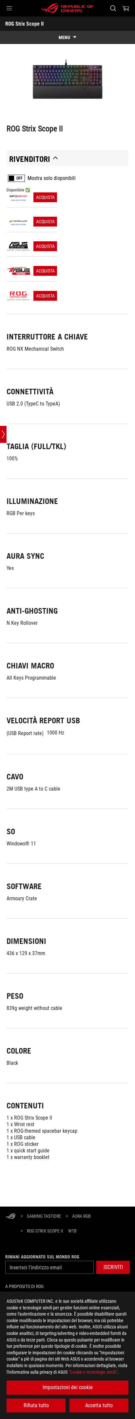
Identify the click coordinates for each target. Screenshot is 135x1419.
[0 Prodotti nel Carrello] (126, 8)
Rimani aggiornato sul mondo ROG (42, 1256)
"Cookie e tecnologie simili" (92, 1372)
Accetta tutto (99, 1405)
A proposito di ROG (24, 1286)
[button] (9, 8)
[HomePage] (10, 1216)
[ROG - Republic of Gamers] (67, 8)
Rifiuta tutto (36, 1405)
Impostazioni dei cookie (68, 1387)
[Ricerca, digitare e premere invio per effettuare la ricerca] (113, 8)
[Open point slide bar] (3, 434)
